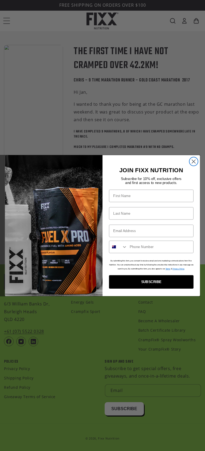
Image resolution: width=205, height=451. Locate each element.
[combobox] (118, 247)
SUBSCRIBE (151, 282)
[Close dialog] (193, 161)
